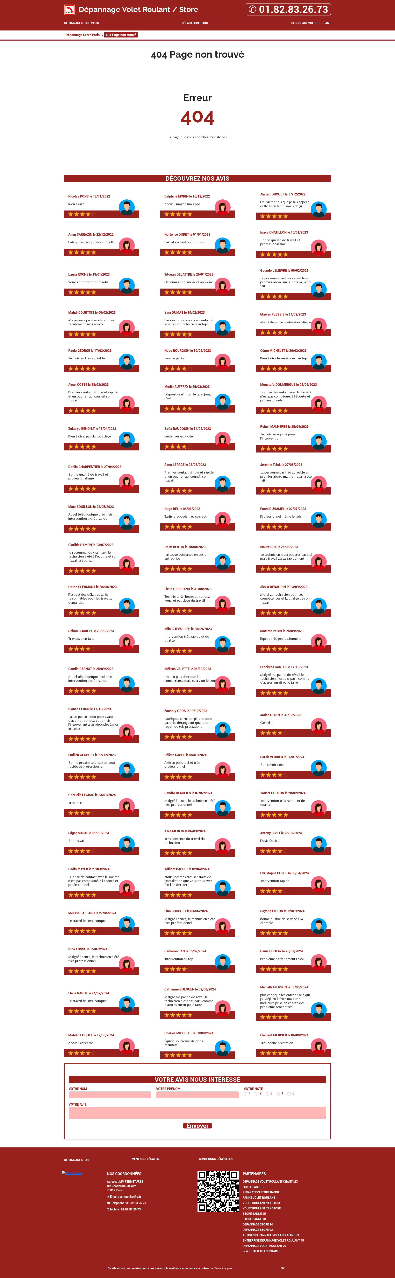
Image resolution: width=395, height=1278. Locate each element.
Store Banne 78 (254, 1219)
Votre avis (78, 1104)
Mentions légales (145, 1159)
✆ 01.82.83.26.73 (288, 9)
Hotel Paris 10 (253, 1187)
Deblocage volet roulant (311, 23)
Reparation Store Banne (261, 1192)
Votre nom (78, 1089)
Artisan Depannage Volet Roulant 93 (271, 1235)
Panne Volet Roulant (259, 1197)
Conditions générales (216, 1159)
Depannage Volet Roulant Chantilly (270, 1181)
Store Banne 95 (254, 1213)
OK (283, 1268)
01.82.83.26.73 (136, 1203)
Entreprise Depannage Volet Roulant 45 (273, 1240)
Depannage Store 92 (258, 1229)
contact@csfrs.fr (130, 1196)
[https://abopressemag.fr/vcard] (218, 1191)
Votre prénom (168, 1089)
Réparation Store (195, 23)
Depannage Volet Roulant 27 (264, 1246)
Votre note (253, 1089)
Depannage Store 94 (258, 1224)
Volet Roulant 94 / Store (262, 1203)
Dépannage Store (77, 1160)
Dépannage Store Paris (81, 23)
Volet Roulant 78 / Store (262, 1208)
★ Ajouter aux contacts (261, 1251)
